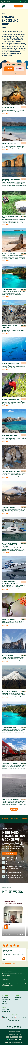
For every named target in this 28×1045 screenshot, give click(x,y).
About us (17, 1000)
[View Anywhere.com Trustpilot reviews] (23, 1)
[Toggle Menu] (25, 6)
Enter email (6, 979)
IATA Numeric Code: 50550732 (14, 1031)
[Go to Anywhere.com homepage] (3, 6)
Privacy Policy (9, 985)
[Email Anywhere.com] (7, 1027)
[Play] (6, 927)
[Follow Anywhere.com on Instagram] (20, 1027)
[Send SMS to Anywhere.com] (10, 1027)
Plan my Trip (18, 6)
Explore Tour (5, 113)
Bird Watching (14, 819)
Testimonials (5, 998)
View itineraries (6, 1000)
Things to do (5, 1003)
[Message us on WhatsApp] (12, 1027)
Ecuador (4, 28)
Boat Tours (5, 819)
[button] (4, 934)
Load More (14, 809)
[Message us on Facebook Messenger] (15, 1027)
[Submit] (24, 979)
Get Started (9, 853)
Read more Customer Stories (9, 963)
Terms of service (6, 1011)
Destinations (5, 1001)
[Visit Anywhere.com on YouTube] (18, 1026)
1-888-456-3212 (8, 1)
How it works (18, 998)
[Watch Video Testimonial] (23, 958)
